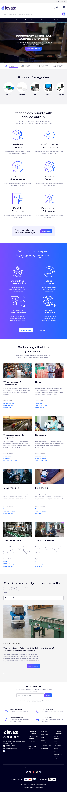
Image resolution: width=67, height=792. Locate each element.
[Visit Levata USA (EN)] (27, 772)
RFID (55, 751)
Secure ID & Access (41, 460)
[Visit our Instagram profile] (8, 737)
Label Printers (7, 407)
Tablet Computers (40, 456)
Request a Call (46, 231)
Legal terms (24, 784)
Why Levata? (44, 734)
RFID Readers (7, 458)
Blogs (42, 737)
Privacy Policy (31, 784)
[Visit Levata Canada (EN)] (30, 772)
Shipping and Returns (32, 747)
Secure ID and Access (58, 755)
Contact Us (41, 330)
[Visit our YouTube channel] (15, 737)
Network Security (8, 509)
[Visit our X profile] (18, 737)
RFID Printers (7, 456)
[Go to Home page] (8, 8)
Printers (56, 748)
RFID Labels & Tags (9, 564)
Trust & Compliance (41, 784)
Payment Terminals (41, 405)
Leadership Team (46, 745)
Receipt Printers (39, 407)
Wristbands (38, 513)
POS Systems (39, 403)
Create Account (26, 330)
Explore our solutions (33, 48)
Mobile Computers (8, 405)
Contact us (9, 751)
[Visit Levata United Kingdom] (40, 772)
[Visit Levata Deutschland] (37, 772)
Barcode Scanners (8, 403)
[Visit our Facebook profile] (4, 737)
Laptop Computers (40, 458)
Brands (43, 740)
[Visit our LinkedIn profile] (11, 737)
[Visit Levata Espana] (34, 772)
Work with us (44, 748)
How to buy (44, 743)
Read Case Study (33, 666)
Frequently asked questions (33, 737)
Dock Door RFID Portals (10, 460)
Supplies (56, 759)
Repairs (31, 744)
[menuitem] (11, 20)
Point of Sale (57, 745)
